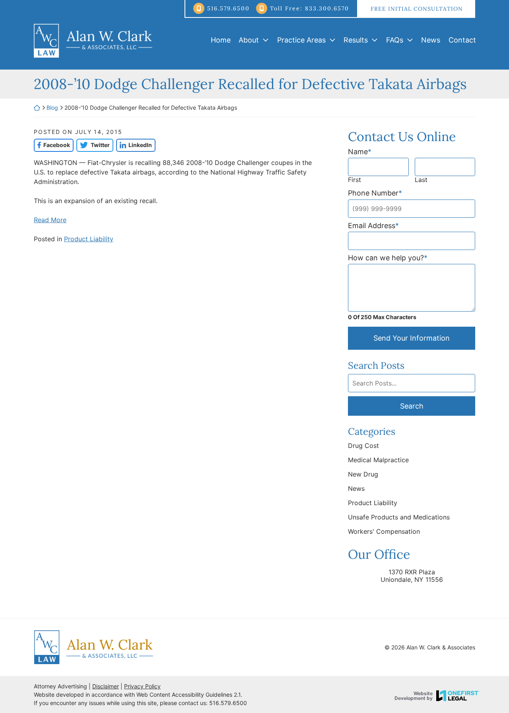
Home (221, 40)
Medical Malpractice (378, 460)
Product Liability (88, 239)
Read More (50, 220)
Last (421, 180)
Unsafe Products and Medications (399, 517)
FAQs (394, 40)
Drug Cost (363, 446)
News (430, 40)
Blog (52, 107)
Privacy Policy (142, 686)
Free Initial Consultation (417, 8)
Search (412, 406)
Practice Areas (301, 40)
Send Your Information (411, 338)
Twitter (92, 144)
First (354, 180)
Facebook (52, 144)
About (249, 40)
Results (356, 40)
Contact (462, 40)
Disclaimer (105, 686)
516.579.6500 (228, 8)
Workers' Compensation (384, 531)
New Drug (363, 474)
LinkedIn (134, 144)
